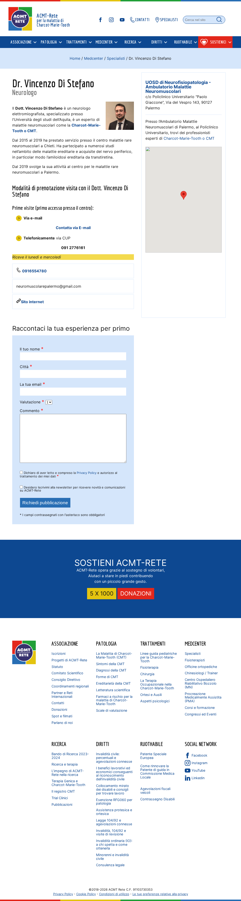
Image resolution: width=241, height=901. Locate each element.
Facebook (199, 755)
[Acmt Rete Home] (24, 662)
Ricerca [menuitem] (131, 42)
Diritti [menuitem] (156, 42)
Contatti (58, 703)
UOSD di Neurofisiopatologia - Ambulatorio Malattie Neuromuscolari (178, 86)
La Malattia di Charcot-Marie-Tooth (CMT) (114, 655)
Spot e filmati (62, 716)
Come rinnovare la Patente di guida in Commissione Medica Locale (157, 771)
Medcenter (93, 58)
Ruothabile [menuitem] (183, 42)
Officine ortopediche (201, 667)
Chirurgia (147, 674)
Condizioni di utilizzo (114, 894)
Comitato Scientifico (67, 673)
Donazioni (59, 709)
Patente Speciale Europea (153, 756)
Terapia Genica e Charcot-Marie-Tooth (68, 783)
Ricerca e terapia (65, 764)
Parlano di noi (62, 723)
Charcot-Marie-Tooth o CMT (189, 138)
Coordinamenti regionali (70, 686)
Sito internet (32, 301)
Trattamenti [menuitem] (76, 42)
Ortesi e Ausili (151, 695)
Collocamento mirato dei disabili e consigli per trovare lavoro (112, 789)
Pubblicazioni (62, 804)
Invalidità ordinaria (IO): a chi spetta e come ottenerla (114, 844)
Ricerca (59, 744)
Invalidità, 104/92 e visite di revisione (111, 832)
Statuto (57, 667)
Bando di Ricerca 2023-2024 (70, 756)
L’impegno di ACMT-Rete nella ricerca (68, 773)
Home (75, 58)
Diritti (102, 744)
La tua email (32, 384)
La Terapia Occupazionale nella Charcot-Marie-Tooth (157, 684)
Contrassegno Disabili (157, 799)
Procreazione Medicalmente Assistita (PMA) (203, 697)
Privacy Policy (86, 473)
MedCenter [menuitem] (104, 42)
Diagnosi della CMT (111, 670)
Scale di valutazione (111, 710)
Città (26, 366)
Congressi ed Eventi (200, 714)
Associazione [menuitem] (21, 42)
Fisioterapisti (195, 660)
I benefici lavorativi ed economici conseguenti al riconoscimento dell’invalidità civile (114, 773)
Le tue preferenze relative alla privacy (160, 894)
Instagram (200, 763)
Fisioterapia (149, 667)
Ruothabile (151, 744)
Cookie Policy (86, 894)
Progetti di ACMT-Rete (69, 660)
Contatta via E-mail (73, 227)
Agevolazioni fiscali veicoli (155, 790)
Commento (31, 410)
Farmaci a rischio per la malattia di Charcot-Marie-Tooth (114, 700)
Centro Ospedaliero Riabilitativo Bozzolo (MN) (201, 683)
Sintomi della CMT (110, 664)
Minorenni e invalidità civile (112, 857)
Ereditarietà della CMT (113, 683)
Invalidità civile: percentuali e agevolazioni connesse (114, 757)
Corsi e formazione (200, 708)
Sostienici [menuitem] (218, 42)
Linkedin (198, 778)
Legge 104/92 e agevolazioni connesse (114, 822)
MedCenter (195, 643)
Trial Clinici (60, 798)
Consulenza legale (110, 865)
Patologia (106, 643)
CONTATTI (142, 19)
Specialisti (116, 58)
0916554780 (34, 271)
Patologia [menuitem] (49, 42)
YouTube (198, 770)
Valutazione (32, 402)
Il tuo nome (32, 349)
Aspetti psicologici (154, 701)
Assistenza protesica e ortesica (114, 812)
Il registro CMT (63, 791)
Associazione (65, 643)
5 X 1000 (101, 593)
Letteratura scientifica (113, 690)
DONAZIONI (135, 593)
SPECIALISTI (169, 19)
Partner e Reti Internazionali (62, 695)
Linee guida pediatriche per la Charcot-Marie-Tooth (158, 657)
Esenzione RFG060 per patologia (114, 802)
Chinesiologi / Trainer (201, 673)
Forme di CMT (107, 677)
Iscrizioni (58, 653)
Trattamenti (152, 643)
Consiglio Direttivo (66, 680)
